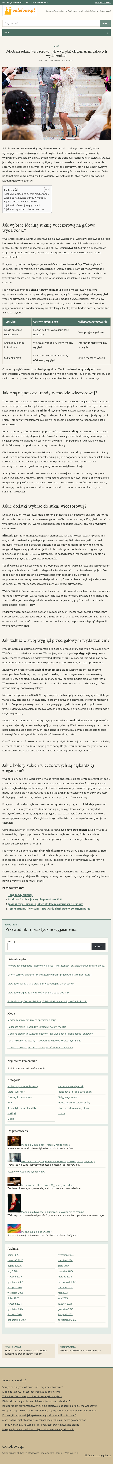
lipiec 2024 (63, 1265)
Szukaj (105, 23)
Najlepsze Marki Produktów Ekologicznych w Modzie (37, 1027)
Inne (10, 1102)
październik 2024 (17, 1319)
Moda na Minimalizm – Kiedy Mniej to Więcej (45, 1144)
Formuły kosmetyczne (20, 1097)
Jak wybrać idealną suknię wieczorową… (27, 194)
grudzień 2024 (15, 1309)
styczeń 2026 (15, 1276)
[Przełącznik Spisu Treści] (45, 189)
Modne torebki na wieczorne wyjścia (80, 1349)
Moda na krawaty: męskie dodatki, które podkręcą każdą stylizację (58, 1161)
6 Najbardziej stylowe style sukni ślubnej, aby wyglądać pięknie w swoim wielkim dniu (49, 1410)
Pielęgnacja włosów (68, 1097)
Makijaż (12, 1113)
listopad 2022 (65, 1314)
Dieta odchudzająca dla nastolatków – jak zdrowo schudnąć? (36, 1401)
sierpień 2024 (65, 1260)
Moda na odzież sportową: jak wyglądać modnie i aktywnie (40, 1047)
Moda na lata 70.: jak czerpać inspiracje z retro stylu (31, 1391)
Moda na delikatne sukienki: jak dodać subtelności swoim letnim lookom (26, 1350)
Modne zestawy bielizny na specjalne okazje (32, 1020)
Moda (56, 46)
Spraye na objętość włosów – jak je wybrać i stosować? (32, 1387)
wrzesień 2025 (15, 1292)
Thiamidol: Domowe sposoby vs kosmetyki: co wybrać (32, 1396)
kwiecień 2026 (15, 1260)
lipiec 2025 (13, 1298)
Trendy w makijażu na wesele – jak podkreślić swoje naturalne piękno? (41, 1424)
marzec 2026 (15, 1265)
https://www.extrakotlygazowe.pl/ (26, 1171)
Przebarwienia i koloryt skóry (74, 1102)
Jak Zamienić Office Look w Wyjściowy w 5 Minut (47, 1185)
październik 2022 (67, 1319)
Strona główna (103, 2)
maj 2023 (63, 1292)
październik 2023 (67, 1282)
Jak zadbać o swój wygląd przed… (24, 205)
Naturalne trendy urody (71, 1086)
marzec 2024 (65, 1276)
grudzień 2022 (66, 1309)
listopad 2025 (15, 1287)
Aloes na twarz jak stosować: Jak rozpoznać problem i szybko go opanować (44, 1420)
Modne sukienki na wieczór (36, 1231)
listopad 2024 (15, 1314)
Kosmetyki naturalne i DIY (22, 1108)
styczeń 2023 (65, 1303)
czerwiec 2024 (65, 1271)
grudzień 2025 (15, 1282)
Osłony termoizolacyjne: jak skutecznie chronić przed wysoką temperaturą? (50, 974)
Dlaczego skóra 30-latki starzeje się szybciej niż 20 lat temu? (41, 983)
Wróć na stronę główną (98, 1455)
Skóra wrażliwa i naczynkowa (74, 1108)
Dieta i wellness (16, 1091)
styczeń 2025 (15, 1303)
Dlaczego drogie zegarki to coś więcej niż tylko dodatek (38, 992)
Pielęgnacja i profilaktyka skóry (75, 1091)
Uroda (61, 1113)
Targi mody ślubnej (20, 895)
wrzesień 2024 (66, 1255)
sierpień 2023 (65, 1287)
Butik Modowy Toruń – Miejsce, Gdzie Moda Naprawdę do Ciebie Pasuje (47, 1001)
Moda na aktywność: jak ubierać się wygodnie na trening (52, 1212)
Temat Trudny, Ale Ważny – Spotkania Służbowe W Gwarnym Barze (49, 908)
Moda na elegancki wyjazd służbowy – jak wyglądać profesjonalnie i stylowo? (50, 1033)
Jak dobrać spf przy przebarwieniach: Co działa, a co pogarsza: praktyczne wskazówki (49, 1405)
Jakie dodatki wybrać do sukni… (23, 201)
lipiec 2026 (13, 1255)
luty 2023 (63, 1298)
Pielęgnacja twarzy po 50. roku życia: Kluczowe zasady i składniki (38, 1429)
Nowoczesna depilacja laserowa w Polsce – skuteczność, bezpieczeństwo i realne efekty (56, 965)
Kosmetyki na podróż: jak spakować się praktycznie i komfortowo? (39, 1415)
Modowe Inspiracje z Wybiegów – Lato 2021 (35, 899)
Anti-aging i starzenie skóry (23, 1086)
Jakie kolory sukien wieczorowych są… (26, 209)
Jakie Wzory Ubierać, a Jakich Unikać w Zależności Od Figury (45, 904)
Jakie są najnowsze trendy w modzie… (26, 197)
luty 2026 (13, 1271)
